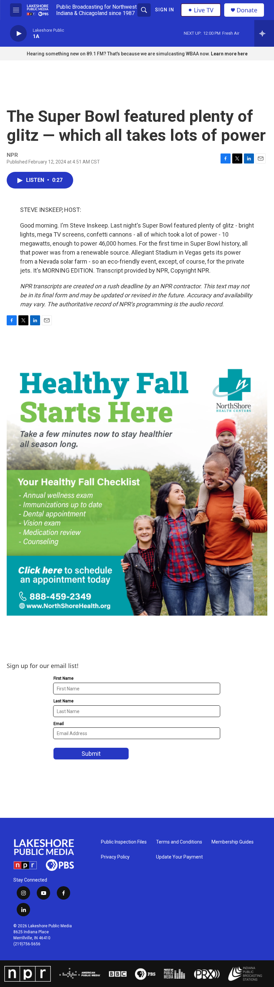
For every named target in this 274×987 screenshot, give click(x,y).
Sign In (164, 9)
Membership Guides (233, 842)
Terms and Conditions (179, 842)
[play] (18, 33)
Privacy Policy (115, 857)
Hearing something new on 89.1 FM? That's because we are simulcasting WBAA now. (119, 53)
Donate (247, 10)
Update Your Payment (179, 857)
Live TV (204, 10)
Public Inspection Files (124, 842)
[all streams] (264, 33)
